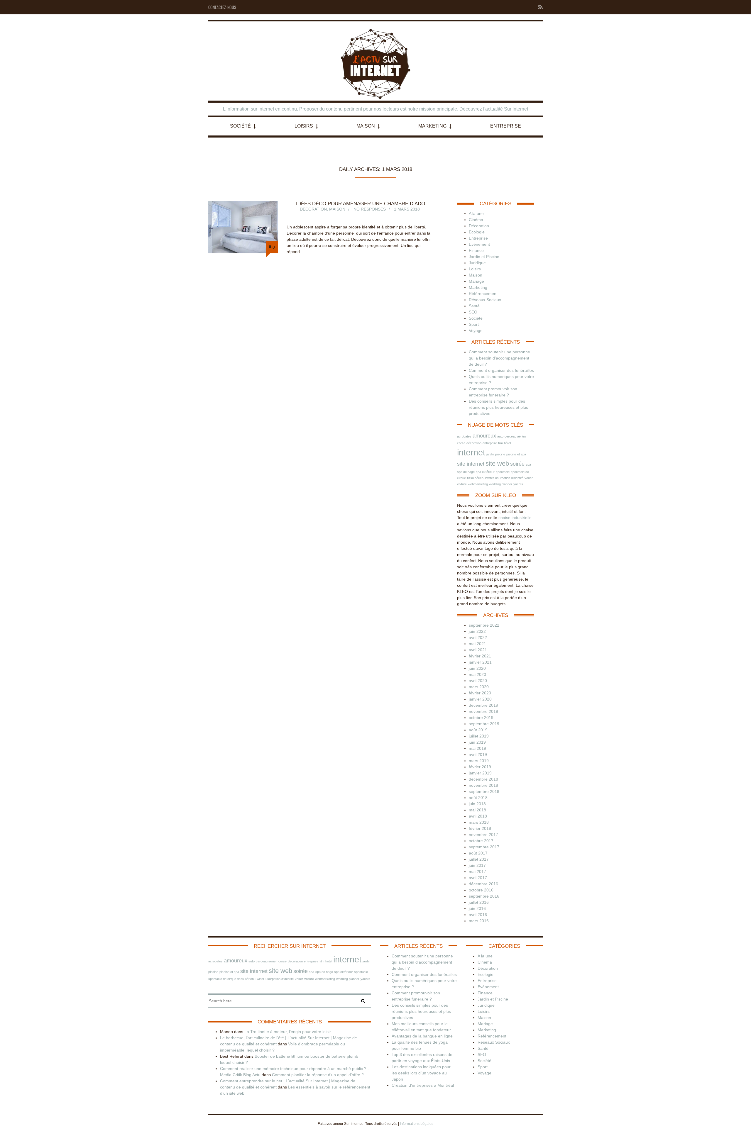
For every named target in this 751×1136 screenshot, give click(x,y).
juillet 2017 (479, 859)
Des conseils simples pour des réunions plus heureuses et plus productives (498, 407)
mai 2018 (477, 810)
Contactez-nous (222, 7)
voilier (529, 478)
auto (500, 436)
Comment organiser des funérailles (501, 370)
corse (461, 443)
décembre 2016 (483, 883)
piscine (500, 454)
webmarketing (478, 484)
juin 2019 (477, 742)
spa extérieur (485, 472)
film (500, 443)
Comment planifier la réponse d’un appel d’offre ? (318, 1074)
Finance (476, 250)
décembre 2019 (483, 705)
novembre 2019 (483, 711)
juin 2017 (477, 865)
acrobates (464, 436)
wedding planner (500, 484)
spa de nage (466, 472)
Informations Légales (416, 1124)
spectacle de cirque (222, 979)
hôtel (507, 443)
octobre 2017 (481, 840)
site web (497, 463)
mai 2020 (477, 674)
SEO (473, 312)
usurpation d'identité (509, 478)
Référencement (483, 293)
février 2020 (480, 693)
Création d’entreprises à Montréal (423, 1085)
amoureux (484, 436)
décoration (473, 443)
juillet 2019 (479, 736)
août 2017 (478, 853)
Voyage (476, 330)
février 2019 (480, 766)
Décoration (313, 209)
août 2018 (478, 797)
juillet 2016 (479, 902)
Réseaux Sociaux (485, 299)
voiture (462, 484)
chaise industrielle (515, 517)
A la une (476, 213)
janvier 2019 (480, 773)
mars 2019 (479, 760)
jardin (490, 454)
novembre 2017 (483, 834)
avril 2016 (478, 914)
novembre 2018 (483, 785)
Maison (365, 125)
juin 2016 (477, 908)
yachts (518, 484)
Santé (474, 306)
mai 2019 (477, 748)
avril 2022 (478, 637)
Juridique (477, 262)
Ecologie (477, 232)
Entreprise (505, 125)
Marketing (432, 125)
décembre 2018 (483, 779)
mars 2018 (479, 822)
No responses (369, 209)
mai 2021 (477, 643)
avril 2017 (478, 877)
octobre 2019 (481, 717)
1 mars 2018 (407, 209)
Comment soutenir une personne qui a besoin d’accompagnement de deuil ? (499, 358)
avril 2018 (478, 816)
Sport (474, 324)
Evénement (479, 244)
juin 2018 (477, 803)
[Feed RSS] (539, 7)
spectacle (503, 472)
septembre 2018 (484, 791)
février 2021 (480, 656)
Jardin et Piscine (484, 256)
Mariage (476, 281)
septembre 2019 (484, 723)
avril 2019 (478, 754)
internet (471, 452)
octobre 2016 (481, 890)
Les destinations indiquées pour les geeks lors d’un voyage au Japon (421, 1072)
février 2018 (480, 828)
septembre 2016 (484, 896)
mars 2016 (479, 920)
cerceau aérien (515, 436)
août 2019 (478, 730)
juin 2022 (477, 631)
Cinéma (476, 219)
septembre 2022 (484, 625)
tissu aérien (475, 478)
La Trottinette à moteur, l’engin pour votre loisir (287, 1031)
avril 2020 (478, 680)
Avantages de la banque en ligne (422, 1036)
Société (240, 125)
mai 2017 (477, 871)
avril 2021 (478, 649)
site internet (470, 464)
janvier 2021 (480, 662)
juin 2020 (477, 668)
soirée (517, 464)
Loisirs (304, 125)
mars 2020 (479, 686)
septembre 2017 (484, 847)
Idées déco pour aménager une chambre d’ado (360, 203)
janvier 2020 (480, 699)
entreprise (490, 443)
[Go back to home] (375, 64)
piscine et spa (516, 454)
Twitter (489, 478)
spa (528, 464)
